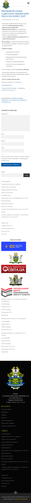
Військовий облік (6, 201)
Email (3, 141)
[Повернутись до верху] (15, 493)
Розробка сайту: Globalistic (21, 499)
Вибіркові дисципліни (7, 203)
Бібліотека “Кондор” (7, 206)
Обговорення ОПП (6, 312)
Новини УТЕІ (4, 223)
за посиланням (17, 82)
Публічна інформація (7, 420)
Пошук (3, 172)
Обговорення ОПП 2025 (8, 349)
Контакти (4, 234)
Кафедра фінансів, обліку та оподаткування (13, 318)
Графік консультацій (7, 192)
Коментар (5, 114)
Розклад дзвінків (5, 181)
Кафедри (3, 415)
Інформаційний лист (7, 85)
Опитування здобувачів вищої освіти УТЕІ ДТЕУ (14, 209)
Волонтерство (5, 231)
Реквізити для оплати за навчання (11, 184)
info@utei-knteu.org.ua (18, 402)
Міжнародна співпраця (7, 423)
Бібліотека (4, 417)
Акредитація (4, 315)
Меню (28, 3)
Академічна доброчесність (8, 426)
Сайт (2, 148)
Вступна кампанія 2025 (7, 228)
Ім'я (3, 134)
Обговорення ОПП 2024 (8, 346)
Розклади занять (6, 195)
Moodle (3, 212)
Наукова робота (5, 306)
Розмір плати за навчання (8, 187)
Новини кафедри (6, 309)
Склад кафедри (5, 304)
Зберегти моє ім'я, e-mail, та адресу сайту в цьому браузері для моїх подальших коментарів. (15, 158)
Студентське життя (6, 225)
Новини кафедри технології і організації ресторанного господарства (14, 100)
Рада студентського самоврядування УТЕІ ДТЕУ (14, 198)
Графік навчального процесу (9, 190)
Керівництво (4, 412)
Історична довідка (6, 409)
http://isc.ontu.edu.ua (10, 90)
